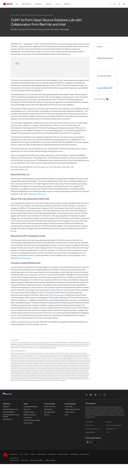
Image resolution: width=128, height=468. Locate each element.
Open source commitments (114, 425)
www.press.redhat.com (19, 169)
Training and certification (31, 406)
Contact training (69, 412)
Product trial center (49, 406)
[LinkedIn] (86, 395)
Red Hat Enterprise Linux (10, 409)
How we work (89, 425)
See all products (7, 419)
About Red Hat (14, 454)
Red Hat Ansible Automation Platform (11, 416)
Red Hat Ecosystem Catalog (32, 420)
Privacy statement (14, 460)
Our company (89, 422)
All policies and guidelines (36, 460)
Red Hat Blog (51, 454)
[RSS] (107, 99)
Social (66, 415)
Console (46, 415)
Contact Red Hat (41, 454)
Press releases (15, 15)
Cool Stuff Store (74, 454)
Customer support (29, 412)
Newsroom (109, 422)
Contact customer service (72, 409)
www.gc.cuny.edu (23, 258)
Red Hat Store (48, 409)
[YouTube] (91, 395)
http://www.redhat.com (37, 194)
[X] (100, 395)
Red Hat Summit (85, 454)
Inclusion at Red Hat (63, 454)
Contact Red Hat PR (105, 88)
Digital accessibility (50, 460)
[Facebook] (95, 395)
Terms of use (24, 460)
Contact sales (69, 406)
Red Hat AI (6, 406)
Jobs (107, 432)
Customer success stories (92, 429)
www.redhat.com (43, 167)
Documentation (28, 423)
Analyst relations (90, 432)
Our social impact (111, 429)
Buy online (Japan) (49, 412)
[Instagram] (104, 395)
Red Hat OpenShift (8, 412)
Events (26, 454)
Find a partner (28, 417)
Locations (32, 454)
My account (27, 409)
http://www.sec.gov (56, 295)
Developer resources (30, 415)
